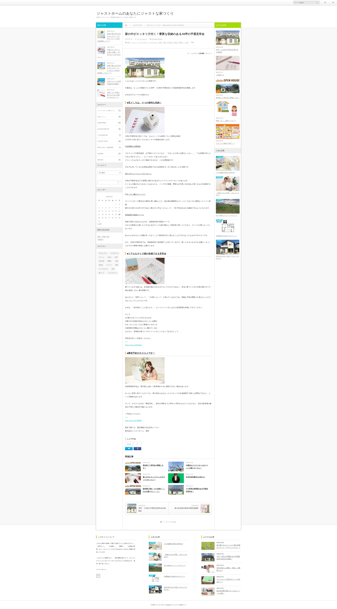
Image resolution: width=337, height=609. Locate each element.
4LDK (109, 257)
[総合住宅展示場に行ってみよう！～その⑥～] (208, 592)
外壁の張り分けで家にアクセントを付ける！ (227, 257)
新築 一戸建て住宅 (103, 236)
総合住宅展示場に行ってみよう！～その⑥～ (228, 592)
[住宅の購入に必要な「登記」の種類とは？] (208, 569)
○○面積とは (220, 75)
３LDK (186, 42)
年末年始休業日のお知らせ (195, 477)
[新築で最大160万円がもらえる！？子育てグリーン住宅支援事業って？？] (101, 34)
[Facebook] (137, 448)
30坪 (116, 257)
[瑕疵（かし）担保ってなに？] (228, 108)
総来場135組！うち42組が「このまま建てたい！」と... (154, 490)
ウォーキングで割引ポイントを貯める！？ (228, 580)
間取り (181, 42)
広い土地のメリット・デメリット (227, 215)
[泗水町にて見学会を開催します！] (228, 86)
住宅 (113, 269)
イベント (134, 42)
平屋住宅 (100, 239)
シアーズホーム (103, 269)
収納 (160, 42)
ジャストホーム (142, 39)
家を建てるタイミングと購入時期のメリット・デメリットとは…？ (228, 546)
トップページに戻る (169, 522)
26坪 (128, 42)
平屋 (164, 42)
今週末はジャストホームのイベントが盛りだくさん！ (197, 466)
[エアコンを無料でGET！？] (228, 131)
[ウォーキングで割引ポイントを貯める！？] (208, 580)
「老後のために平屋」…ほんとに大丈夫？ (227, 194)
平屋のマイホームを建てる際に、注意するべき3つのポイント (109, 53)
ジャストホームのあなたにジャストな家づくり (135, 13)
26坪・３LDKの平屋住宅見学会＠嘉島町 (227, 51)
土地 (116, 261)
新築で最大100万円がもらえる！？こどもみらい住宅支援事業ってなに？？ (109, 69)
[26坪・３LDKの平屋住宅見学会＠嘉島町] (228, 38)
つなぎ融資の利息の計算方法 (225, 172)
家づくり (101, 273)
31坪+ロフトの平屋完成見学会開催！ (114, 83)
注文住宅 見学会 (157, 39)
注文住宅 (170, 42)
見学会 (176, 42)
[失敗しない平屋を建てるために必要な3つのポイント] (101, 93)
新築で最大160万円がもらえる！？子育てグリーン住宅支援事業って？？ (109, 37)
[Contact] (333, 2)
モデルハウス (103, 253)
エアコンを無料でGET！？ (225, 143)
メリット (101, 257)
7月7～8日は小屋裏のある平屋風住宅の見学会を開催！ (228, 558)
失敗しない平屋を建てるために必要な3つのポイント (113, 95)
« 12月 (99, 223)
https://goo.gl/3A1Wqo (133, 345)
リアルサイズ (153, 42)
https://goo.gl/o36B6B (133, 421)
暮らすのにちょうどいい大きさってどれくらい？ (154, 478)
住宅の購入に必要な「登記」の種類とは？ (228, 569)
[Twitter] (129, 448)
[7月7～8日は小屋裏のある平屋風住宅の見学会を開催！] (208, 557)
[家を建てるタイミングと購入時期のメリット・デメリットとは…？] (208, 546)
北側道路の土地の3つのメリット (226, 236)
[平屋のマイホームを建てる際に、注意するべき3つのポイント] (101, 50)
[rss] (325, 2)
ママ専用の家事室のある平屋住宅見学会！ (197, 490)
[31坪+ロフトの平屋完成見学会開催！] (101, 82)
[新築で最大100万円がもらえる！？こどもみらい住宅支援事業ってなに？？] (101, 66)
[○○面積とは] (228, 63)
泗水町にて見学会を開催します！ (153, 466)
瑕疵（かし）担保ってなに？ (226, 121)
